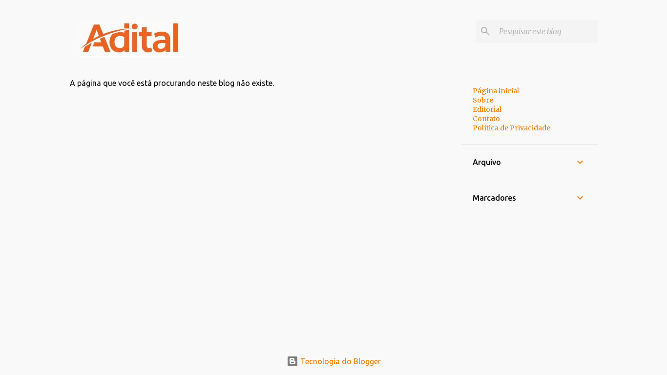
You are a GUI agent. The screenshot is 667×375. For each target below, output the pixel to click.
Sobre (483, 100)
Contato (486, 118)
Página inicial (496, 90)
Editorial (487, 109)
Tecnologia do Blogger (339, 361)
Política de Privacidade (511, 128)
